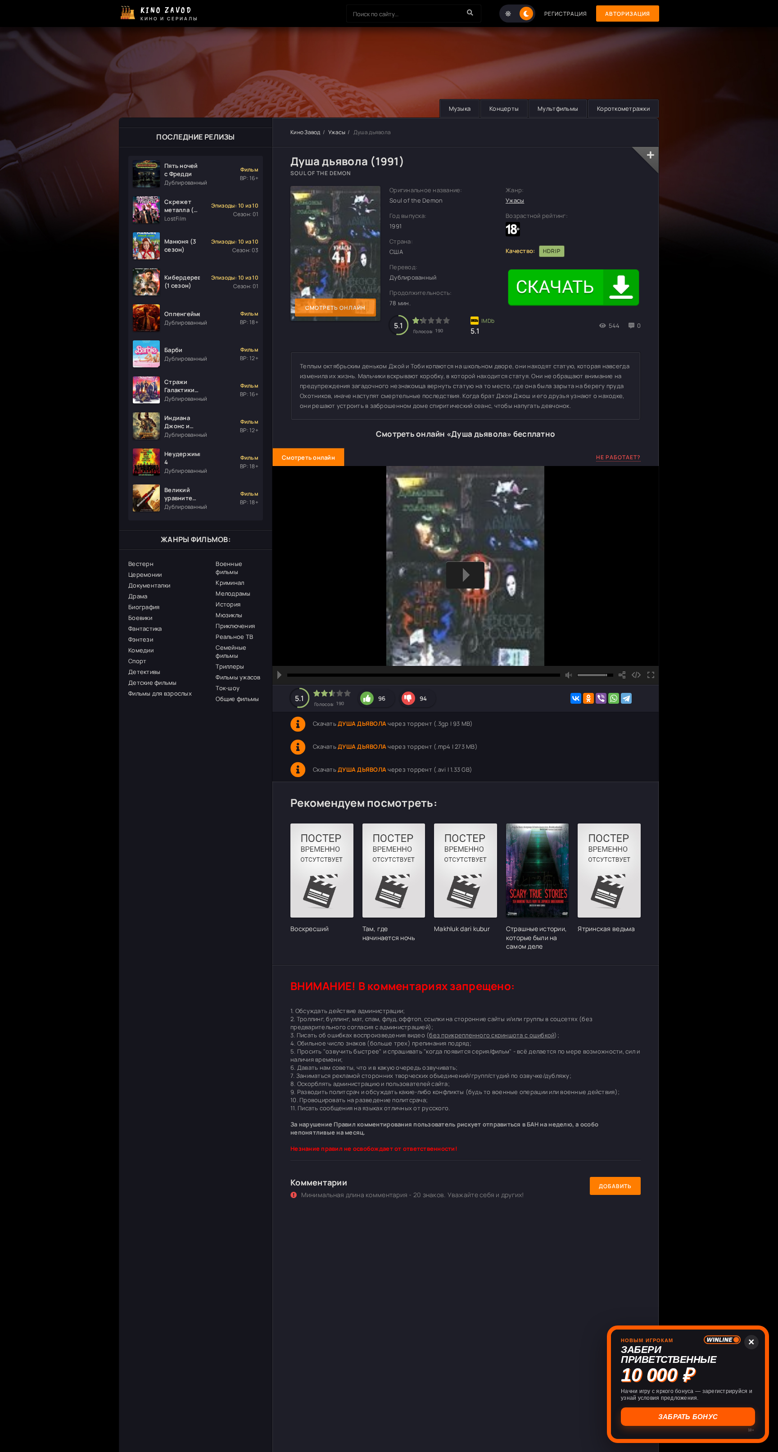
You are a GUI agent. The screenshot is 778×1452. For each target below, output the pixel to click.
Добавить (615, 1186)
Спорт (137, 661)
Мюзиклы (229, 615)
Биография (143, 607)
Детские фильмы (152, 683)
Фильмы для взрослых (160, 693)
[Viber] (601, 698)
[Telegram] (626, 698)
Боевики (140, 618)
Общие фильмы (237, 699)
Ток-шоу (228, 688)
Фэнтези (140, 639)
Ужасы (336, 132)
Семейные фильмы (231, 651)
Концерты (504, 108)
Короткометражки (623, 108)
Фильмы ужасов (238, 677)
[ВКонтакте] (575, 698)
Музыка (460, 108)
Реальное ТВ (234, 637)
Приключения (235, 626)
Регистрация (565, 14)
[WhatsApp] (613, 698)
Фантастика (145, 628)
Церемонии (145, 574)
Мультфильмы (558, 108)
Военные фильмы (229, 568)
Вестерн (141, 564)
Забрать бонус (687, 1416)
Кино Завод (305, 132)
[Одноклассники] (588, 698)
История (228, 604)
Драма (137, 596)
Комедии (141, 650)
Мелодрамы (233, 593)
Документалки (149, 585)
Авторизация (627, 14)
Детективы (144, 672)
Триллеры (230, 666)
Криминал (230, 583)
